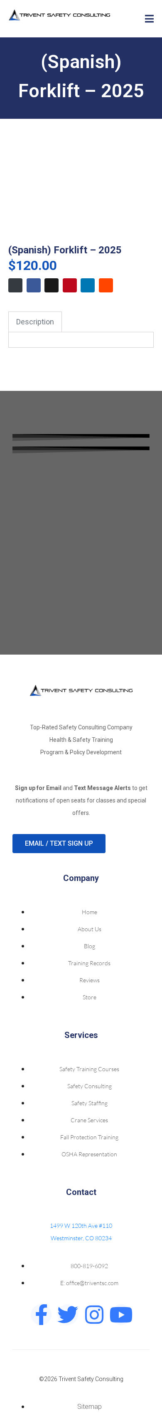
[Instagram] (94, 1314)
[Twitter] (67, 1314)
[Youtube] (120, 1314)
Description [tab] (35, 321)
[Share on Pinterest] (70, 285)
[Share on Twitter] (51, 285)
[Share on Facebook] (34, 285)
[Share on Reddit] (106, 285)
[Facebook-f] (41, 1314)
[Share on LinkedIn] (88, 285)
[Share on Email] (15, 285)
